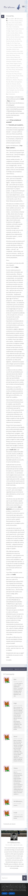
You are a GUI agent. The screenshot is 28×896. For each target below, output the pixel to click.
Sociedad (19, 86)
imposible (8, 49)
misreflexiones (14, 59)
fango (7, 43)
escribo (8, 41)
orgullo (18, 65)
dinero (8, 37)
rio (9, 82)
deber (16, 33)
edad (22, 37)
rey (7, 82)
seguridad (19, 82)
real (11, 77)
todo (7, 90)
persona (17, 71)
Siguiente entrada (19, 669)
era (12, 39)
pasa (17, 67)
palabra (8, 67)
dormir (12, 37)
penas (13, 69)
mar (10, 55)
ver (18, 90)
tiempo (21, 88)
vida (7, 92)
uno (16, 90)
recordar (15, 77)
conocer (21, 29)
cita (7, 27)
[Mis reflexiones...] (12, 5)
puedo (17, 75)
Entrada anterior (8, 669)
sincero (8, 86)
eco (19, 37)
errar (14, 39)
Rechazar (12, 893)
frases (8, 45)
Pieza (15, 73)
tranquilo (11, 90)
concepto (15, 29)
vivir (10, 92)
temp (17, 88)
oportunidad (12, 65)
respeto (20, 79)
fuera (12, 45)
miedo (16, 57)
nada (7, 63)
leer (17, 49)
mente (8, 57)
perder (12, 71)
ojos (7, 65)
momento (9, 61)
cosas (16, 31)
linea (7, 53)
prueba (13, 75)
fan (21, 41)
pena (10, 69)
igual (16, 47)
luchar (18, 53)
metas (12, 57)
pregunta (8, 75)
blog (9, 24)
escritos (17, 41)
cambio (20, 24)
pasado (21, 67)
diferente (17, 35)
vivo (13, 92)
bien (20, 22)
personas (8, 73)
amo (10, 22)
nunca (20, 63)
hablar (16, 45)
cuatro (8, 33)
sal (15, 82)
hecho (20, 45)
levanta (8, 51)
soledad (10, 88)
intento (14, 49)
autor (13, 22)
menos (17, 55)
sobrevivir (13, 86)
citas (10, 27)
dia (13, 35)
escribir (19, 39)
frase (18, 43)
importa (20, 47)
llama (11, 53)
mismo (8, 59)
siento (18, 84)
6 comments (11, 94)
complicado (9, 29)
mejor (13, 55)
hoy (7, 47)
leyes (18, 51)
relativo (15, 79)
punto (21, 75)
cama (16, 24)
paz (7, 69)
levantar (13, 51)
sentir (7, 84)
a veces (12, 20)
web (16, 92)
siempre (14, 84)
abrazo (17, 20)
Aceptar (4, 893)
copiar (12, 31)
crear (20, 31)
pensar (8, 71)
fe (10, 43)
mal (22, 53)
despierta (9, 35)
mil (19, 57)
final (15, 43)
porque (19, 73)
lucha (14, 53)
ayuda (17, 22)
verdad (21, 90)
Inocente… (10, 16)
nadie (11, 63)
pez (13, 73)
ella (10, 39)
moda (20, 59)
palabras (13, 67)
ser (11, 84)
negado (15, 63)
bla (7, 24)
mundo (19, 61)
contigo (8, 31)
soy (14, 88)
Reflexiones (20, 18)
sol (7, 88)
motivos (14, 61)
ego (7, 39)
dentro (21, 33)
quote (8, 77)
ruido (12, 82)
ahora (20, 20)
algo (7, 22)
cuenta (12, 33)
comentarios (15, 27)
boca (12, 24)
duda (16, 37)
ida (14, 47)
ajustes (11, 889)
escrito (13, 41)
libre (21, 51)
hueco (11, 47)
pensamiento (19, 69)
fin (12, 43)
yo (18, 92)
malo (7, 55)
